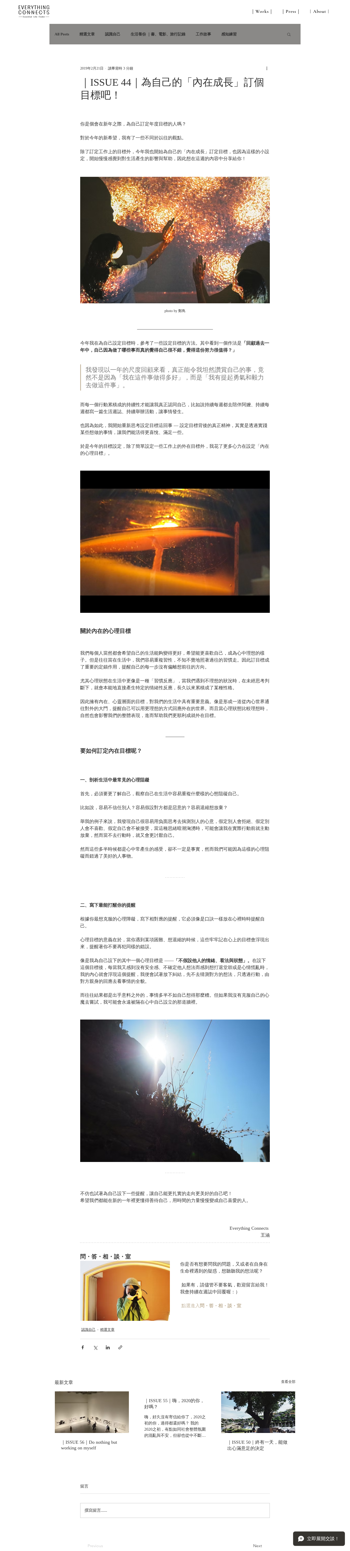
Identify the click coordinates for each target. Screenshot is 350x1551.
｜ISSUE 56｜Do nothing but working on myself (89, 1445)
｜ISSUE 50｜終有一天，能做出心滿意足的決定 (257, 1445)
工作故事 (203, 34)
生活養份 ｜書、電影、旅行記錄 (158, 34)
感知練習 (229, 34)
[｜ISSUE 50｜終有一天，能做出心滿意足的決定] (258, 1412)
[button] (288, 34)
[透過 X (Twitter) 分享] (95, 1347)
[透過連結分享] (120, 1347)
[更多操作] (267, 68)
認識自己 (112, 34)
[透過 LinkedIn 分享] (107, 1347)
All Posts (62, 34)
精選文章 (87, 34)
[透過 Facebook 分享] (82, 1347)
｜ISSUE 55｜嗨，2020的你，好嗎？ (174, 1403)
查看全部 (288, 1382)
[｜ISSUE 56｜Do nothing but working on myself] (92, 1412)
